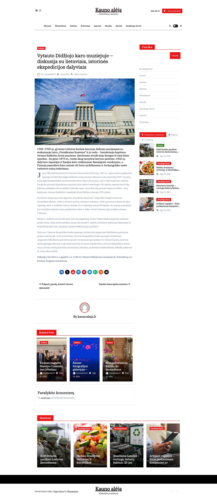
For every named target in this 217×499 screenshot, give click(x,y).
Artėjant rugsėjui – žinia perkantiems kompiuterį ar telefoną (168, 206)
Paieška (147, 47)
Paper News (58, 491)
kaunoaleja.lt (50, 74)
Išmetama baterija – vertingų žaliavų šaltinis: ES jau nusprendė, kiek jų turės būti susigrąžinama (126, 464)
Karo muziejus (81, 74)
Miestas (47, 25)
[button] (181, 26)
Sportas (97, 25)
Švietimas (85, 25)
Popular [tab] (174, 134)
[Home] (38, 26)
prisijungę (45, 397)
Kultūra (73, 25)
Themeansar (72, 491)
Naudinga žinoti (134, 25)
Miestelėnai (60, 25)
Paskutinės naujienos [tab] (154, 134)
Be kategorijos (146, 68)
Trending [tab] (148, 139)
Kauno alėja (108, 9)
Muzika (108, 25)
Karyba (119, 25)
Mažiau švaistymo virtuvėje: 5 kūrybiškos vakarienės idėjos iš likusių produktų (167, 171)
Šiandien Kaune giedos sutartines (113, 284)
